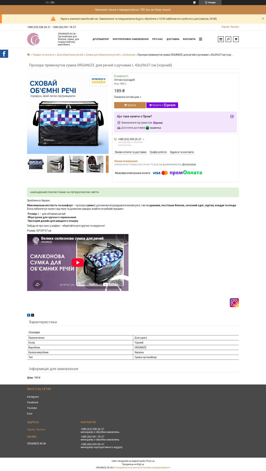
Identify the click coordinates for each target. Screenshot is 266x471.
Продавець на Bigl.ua (133, 464)
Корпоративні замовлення (131, 39)
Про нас (157, 39)
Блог (30, 413)
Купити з (158, 105)
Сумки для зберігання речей (103, 54)
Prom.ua (150, 461)
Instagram (33, 396)
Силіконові (128, 54)
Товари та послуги (43, 54)
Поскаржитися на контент (127, 467)
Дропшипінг (100, 39)
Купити (132, 105)
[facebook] (28, 315)
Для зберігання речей (70, 54)
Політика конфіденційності (156, 467)
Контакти (189, 39)
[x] (32, 315)
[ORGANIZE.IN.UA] (40, 39)
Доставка (172, 39)
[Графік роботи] (221, 39)
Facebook (32, 402)
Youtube (32, 408)
